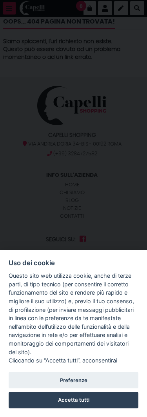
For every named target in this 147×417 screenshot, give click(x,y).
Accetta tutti (73, 400)
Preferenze (73, 380)
